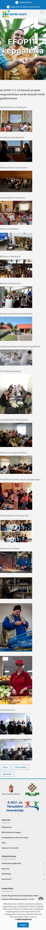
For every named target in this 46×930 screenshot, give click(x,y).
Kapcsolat (5, 868)
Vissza (5, 767)
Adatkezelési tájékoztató (11, 863)
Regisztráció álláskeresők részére (25, 6)
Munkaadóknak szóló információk (15, 837)
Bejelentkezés (25, 2)
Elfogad (23, 925)
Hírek (4, 843)
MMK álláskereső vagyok (11, 832)
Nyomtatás (7, 774)
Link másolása (20, 767)
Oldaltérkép (6, 873)
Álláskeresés (7, 827)
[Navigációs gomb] (42, 12)
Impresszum (7, 879)
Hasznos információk (10, 848)
